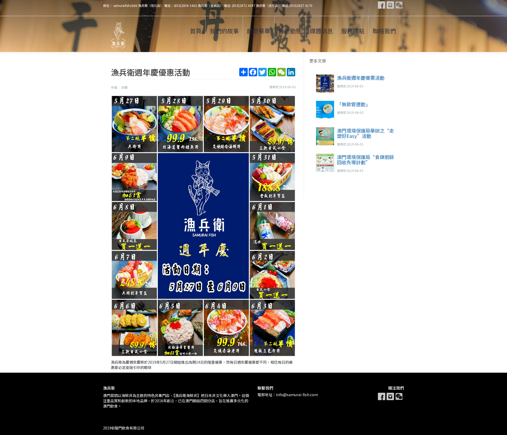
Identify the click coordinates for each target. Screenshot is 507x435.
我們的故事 (224, 30)
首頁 (195, 30)
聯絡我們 (384, 30)
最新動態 (290, 30)
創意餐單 (258, 30)
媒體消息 (321, 30)
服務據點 (352, 30)
